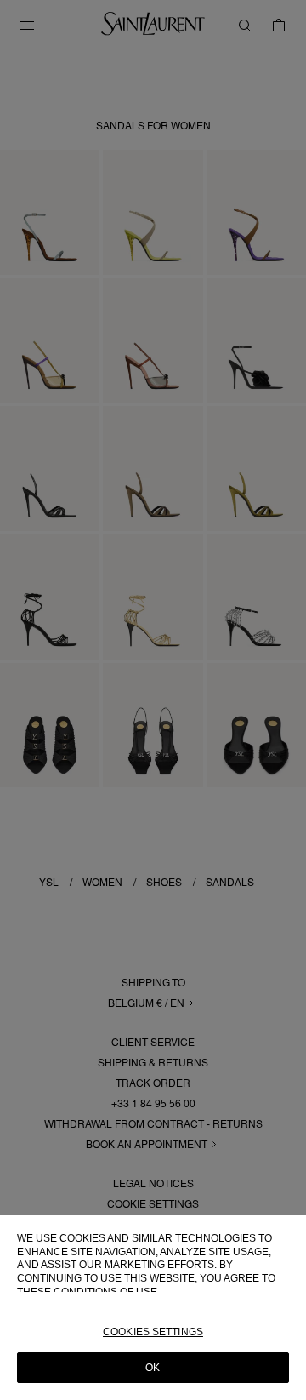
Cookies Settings (153, 1332)
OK (152, 1368)
